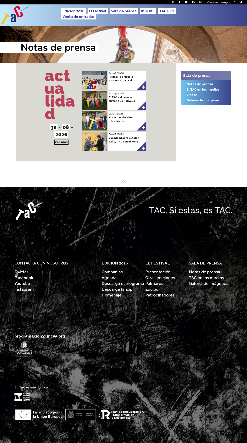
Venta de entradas (79, 17)
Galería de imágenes (203, 100)
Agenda (109, 277)
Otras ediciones (160, 277)
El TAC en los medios (203, 89)
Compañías (112, 272)
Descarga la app (117, 289)
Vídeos (192, 95)
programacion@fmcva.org (39, 336)
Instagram (24, 289)
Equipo (151, 289)
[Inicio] (30, 15)
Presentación (158, 272)
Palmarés (154, 283)
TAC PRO (166, 11)
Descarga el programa (123, 283)
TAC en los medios (206, 277)
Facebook (23, 277)
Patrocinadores (160, 295)
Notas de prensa (200, 84)
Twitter (21, 272)
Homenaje (112, 295)
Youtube (22, 283)
